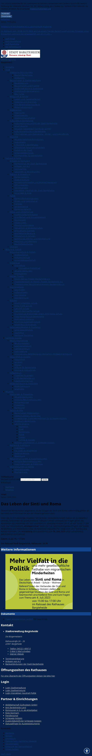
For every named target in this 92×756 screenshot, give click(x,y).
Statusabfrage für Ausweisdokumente (22, 723)
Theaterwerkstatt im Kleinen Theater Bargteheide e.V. (38, 281)
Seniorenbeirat (21, 206)
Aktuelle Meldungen (23, 397)
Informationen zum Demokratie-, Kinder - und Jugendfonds (41, 134)
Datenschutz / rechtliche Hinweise (21, 741)
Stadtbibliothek (21, 254)
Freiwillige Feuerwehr (24, 375)
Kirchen (17, 364)
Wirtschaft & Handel (19, 96)
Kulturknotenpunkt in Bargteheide (30, 131)
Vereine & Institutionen (25, 370)
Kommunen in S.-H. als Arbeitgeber (21, 710)
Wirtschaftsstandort (23, 107)
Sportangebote (17, 287)
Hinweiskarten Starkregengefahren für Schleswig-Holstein (40, 418)
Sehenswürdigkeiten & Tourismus (25, 327)
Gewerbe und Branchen (25, 101)
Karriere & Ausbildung (20, 445)
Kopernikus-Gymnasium (25, 324)
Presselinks (19, 405)
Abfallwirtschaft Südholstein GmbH (21, 704)
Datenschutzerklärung (40, 8)
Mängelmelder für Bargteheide (28, 155)
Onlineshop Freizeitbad (29, 268)
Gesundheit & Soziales (20, 356)
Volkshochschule (22, 257)
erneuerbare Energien (24, 230)
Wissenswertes (21, 115)
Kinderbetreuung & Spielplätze (24, 383)
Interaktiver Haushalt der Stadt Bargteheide (34, 190)
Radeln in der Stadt (23, 150)
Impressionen (20, 273)
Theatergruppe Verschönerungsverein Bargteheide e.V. (39, 284)
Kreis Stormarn (12, 713)
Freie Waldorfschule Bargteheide (29, 316)
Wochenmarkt (20, 472)
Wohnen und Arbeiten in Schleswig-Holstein (34, 442)
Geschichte (19, 112)
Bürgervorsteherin (22, 209)
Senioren (18, 362)
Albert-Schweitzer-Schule (25, 303)
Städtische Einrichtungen (21, 72)
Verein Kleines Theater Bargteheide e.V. (32, 279)
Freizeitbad (15, 262)
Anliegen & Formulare (20, 160)
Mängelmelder (12, 743)
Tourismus (19, 332)
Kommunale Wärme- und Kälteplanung (32, 238)
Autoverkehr (20, 142)
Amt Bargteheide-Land (15, 707)
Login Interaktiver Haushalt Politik (20, 693)
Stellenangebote (21, 453)
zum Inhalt (10, 38)
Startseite (9, 67)
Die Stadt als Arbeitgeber (25, 450)
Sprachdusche (21, 126)
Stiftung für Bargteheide (25, 367)
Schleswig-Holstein (13, 718)
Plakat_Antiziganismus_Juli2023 (19, 619)
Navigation (23, 426)
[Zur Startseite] (20, 57)
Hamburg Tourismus (23, 335)
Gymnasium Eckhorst (24, 319)
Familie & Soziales (13, 338)
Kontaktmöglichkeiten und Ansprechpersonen (35, 182)
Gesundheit (19, 359)
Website (17, 654)
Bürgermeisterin (21, 177)
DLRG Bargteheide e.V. (24, 378)
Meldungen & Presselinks (21, 394)
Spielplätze (19, 389)
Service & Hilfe (16, 410)
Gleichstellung (20, 351)
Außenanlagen (21, 292)
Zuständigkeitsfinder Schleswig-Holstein (23, 721)
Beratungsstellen (22, 343)
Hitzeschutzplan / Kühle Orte (27, 415)
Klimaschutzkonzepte (24, 225)
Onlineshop (19, 265)
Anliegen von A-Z (22, 166)
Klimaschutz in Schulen (24, 236)
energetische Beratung (24, 233)
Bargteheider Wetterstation (26, 413)
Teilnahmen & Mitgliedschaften (28, 228)
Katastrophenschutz (23, 380)
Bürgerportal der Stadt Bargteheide (30, 163)
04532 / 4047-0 (20, 648)
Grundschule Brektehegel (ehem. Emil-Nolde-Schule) (38, 313)
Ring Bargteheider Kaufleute (27, 104)
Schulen (13, 300)
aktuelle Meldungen (23, 270)
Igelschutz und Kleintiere (25, 241)
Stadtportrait (16, 110)
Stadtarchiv (19, 77)
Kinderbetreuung (22, 386)
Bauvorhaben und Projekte (26, 85)
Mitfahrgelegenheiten (24, 152)
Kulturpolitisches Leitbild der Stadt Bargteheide (35, 123)
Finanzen (14, 246)
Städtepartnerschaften (24, 118)
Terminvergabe (21, 187)
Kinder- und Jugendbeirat (25, 201)
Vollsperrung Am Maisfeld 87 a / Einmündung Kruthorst (26, 26)
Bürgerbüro (24, 431)
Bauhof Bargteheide (23, 75)
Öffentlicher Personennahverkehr (29, 147)
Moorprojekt (20, 220)
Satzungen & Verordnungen (27, 171)
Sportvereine (20, 295)
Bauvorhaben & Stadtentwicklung (25, 80)
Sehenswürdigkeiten (23, 329)
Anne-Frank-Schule (23, 305)
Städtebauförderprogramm (26, 91)
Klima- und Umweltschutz (21, 211)
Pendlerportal (11, 715)
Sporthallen (19, 289)
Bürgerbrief (19, 407)
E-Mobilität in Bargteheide (26, 144)
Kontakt (8, 735)
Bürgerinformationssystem (26, 198)
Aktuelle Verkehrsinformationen (28, 139)
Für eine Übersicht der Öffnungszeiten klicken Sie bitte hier (28, 676)
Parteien (18, 203)
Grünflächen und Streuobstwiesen (30, 217)
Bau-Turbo (19, 93)
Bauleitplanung (21, 83)
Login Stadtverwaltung (15, 687)
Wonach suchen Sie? (10, 479)
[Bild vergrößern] (48, 582)
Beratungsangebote (19, 340)
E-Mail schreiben (20, 651)
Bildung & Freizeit (13, 249)
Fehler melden (12, 749)
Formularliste (20, 169)
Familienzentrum (22, 348)
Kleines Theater (17, 276)
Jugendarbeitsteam (23, 346)
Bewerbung (19, 456)
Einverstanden (6, 16)
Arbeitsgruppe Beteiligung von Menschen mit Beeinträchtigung (43, 354)
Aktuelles (9, 391)
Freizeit (22, 437)
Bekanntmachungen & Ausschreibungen (28, 458)
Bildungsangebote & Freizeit (22, 252)
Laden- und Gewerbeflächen (27, 99)
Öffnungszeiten (21, 185)
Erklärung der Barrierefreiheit (18, 746)
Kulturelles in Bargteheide (21, 120)
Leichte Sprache (8, 59)
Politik (12, 195)
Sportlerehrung (21, 297)
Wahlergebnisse (21, 402)
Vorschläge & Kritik (22, 193)
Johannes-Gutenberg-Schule (27, 321)
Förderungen (20, 222)
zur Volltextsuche (13, 46)
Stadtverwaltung (21, 179)
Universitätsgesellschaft (25, 260)
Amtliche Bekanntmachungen (28, 399)
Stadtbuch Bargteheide (25, 421)
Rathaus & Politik (13, 158)
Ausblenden (5, 14)
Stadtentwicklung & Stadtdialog (28, 88)
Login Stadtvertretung (15, 690)
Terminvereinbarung (14, 658)
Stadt (7, 69)
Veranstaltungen (21, 469)
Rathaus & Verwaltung (20, 174)
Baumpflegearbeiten (23, 244)
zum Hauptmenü (13, 41)
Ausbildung (19, 448)
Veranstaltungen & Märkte (22, 466)
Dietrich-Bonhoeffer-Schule (26, 311)
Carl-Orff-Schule (21, 308)
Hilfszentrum (15, 372)
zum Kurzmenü (12, 43)
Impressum (10, 738)
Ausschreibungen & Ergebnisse (28, 464)
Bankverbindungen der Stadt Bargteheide (24, 664)
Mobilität (14, 136)
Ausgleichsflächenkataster (26, 214)
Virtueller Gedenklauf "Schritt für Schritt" (32, 128)
